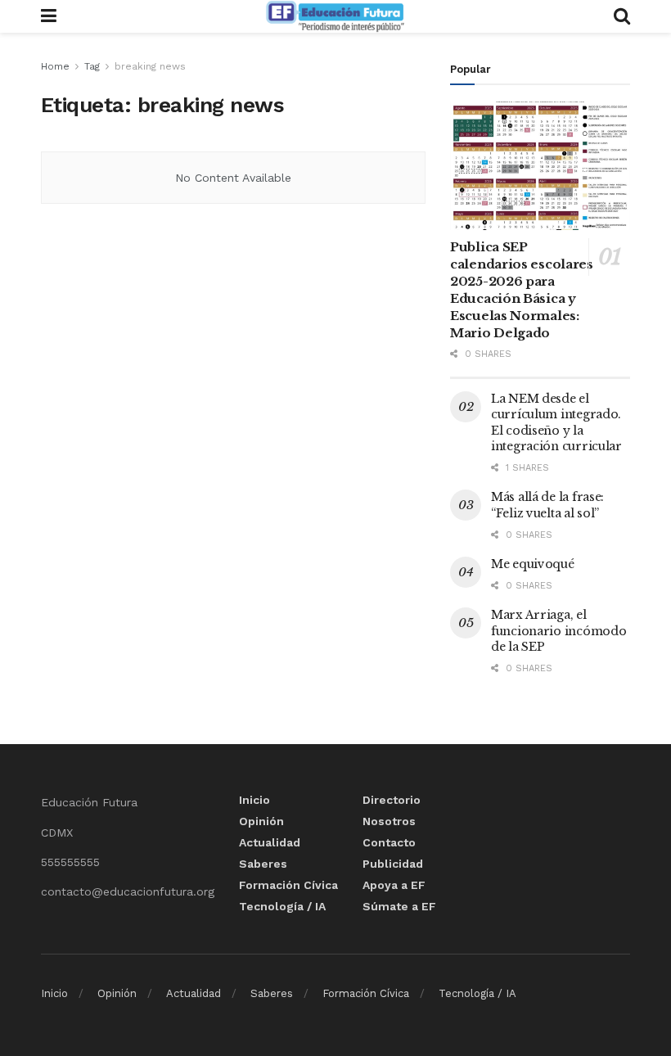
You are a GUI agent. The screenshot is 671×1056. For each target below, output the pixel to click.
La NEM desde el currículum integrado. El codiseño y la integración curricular (556, 422)
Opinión (261, 821)
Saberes (263, 863)
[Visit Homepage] (335, 16)
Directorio (392, 799)
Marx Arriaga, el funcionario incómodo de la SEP (558, 630)
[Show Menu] (48, 16)
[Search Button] (622, 16)
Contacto (389, 842)
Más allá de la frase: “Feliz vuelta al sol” (547, 505)
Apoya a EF (394, 884)
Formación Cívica (288, 884)
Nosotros (389, 821)
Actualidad (269, 842)
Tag (92, 66)
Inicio (254, 799)
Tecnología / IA (282, 906)
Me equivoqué (532, 564)
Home (55, 66)
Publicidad (393, 863)
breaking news (150, 66)
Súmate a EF (399, 906)
